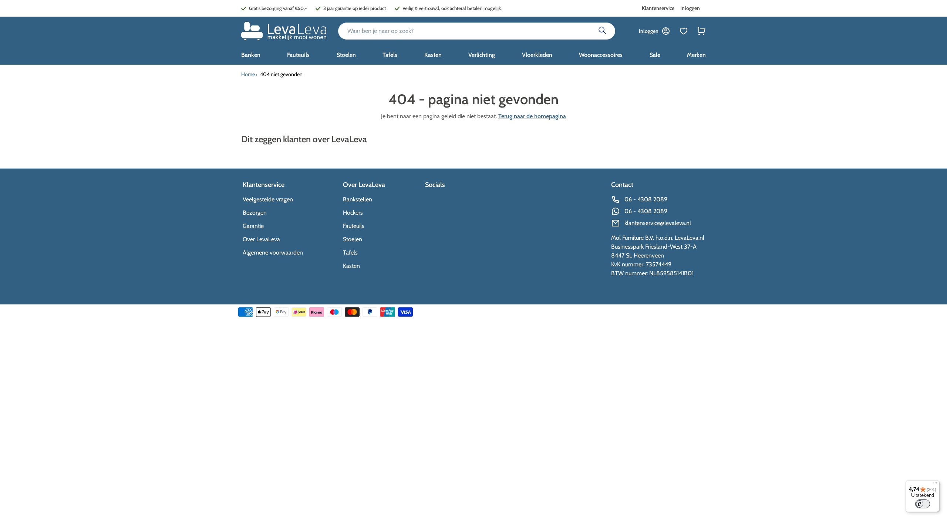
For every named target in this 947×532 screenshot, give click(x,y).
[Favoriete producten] (683, 31)
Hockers (353, 212)
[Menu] (935, 484)
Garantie (253, 225)
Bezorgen (255, 212)
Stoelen (352, 239)
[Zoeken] (602, 31)
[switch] (922, 503)
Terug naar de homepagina (532, 116)
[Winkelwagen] (701, 31)
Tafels (350, 252)
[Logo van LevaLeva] (283, 31)
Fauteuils (353, 225)
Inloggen (690, 8)
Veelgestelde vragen (268, 199)
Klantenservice (658, 8)
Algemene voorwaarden (273, 252)
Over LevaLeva (261, 239)
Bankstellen (357, 199)
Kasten (351, 265)
